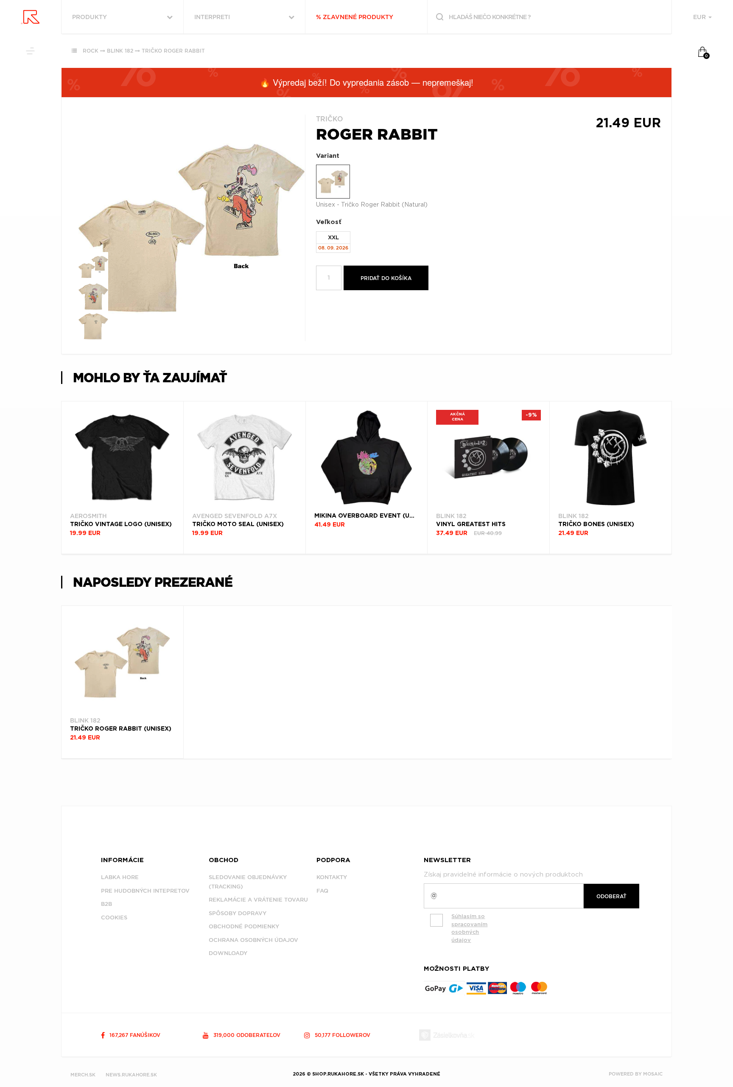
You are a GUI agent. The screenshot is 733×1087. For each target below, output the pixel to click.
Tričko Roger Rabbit (173, 51)
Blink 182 (120, 51)
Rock (90, 51)
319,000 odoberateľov (246, 1035)
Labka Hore (120, 877)
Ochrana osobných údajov (253, 940)
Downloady (228, 953)
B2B (106, 904)
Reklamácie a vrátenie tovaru (258, 899)
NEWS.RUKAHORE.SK (131, 1075)
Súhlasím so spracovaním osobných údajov (469, 928)
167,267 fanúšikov (134, 1035)
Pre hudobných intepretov (145, 891)
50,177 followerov (341, 1035)
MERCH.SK (82, 1075)
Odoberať (611, 896)
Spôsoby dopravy (237, 913)
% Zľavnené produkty (354, 17)
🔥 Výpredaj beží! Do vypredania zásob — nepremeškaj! (366, 82)
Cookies (114, 917)
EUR (700, 17)
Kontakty (331, 877)
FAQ (322, 891)
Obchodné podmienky (244, 926)
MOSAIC (653, 1074)
